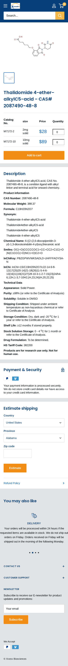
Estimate (15, 468)
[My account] (54, 6)
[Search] (59, 16)
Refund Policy (12, 483)
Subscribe (16, 619)
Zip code (9, 446)
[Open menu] (5, 5)
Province (9, 430)
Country (9, 415)
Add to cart (34, 155)
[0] (61, 6)
